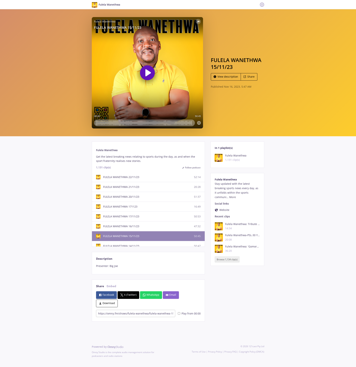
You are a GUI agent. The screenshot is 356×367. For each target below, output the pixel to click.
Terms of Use (199, 351)
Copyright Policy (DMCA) (251, 351)
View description (227, 76)
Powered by (100, 346)
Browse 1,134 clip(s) (227, 259)
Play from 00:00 (191, 313)
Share (251, 76)
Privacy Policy (215, 351)
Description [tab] (104, 259)
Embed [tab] (111, 286)
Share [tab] (100, 286)
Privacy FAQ (230, 351)
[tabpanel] (148, 266)
